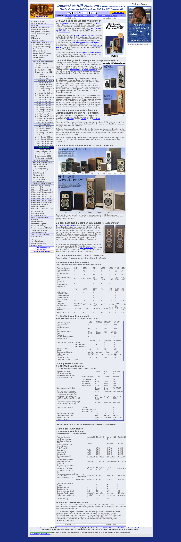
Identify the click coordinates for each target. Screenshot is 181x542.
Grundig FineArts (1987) (41, 165)
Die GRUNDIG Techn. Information (46, 68)
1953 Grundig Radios (42, 78)
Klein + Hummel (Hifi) (40, 167)
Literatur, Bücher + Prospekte (40, 34)
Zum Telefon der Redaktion (126, 528)
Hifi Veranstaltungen (37, 213)
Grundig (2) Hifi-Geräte (40, 160)
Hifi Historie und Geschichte (40, 27)
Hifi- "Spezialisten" (39, 181)
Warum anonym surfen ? (42, 251)
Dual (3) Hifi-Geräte (39, 57)
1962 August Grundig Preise (44, 118)
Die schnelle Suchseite (38, 243)
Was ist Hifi (34, 25)
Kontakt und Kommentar (39, 230)
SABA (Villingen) (38, 173)
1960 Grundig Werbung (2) (44, 103)
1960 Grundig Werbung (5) (44, 110)
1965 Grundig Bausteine (43, 126)
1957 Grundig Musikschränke (45, 97)
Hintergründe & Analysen (39, 226)
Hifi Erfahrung (35, 38)
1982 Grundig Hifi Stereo (43, 150)
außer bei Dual (64, 32)
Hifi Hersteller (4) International (41, 190)
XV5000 (83, 119)
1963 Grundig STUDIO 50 (43, 120)
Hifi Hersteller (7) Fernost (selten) (42, 196)
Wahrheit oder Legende (39, 224)
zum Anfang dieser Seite (40, 534)
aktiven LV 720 (79, 35)
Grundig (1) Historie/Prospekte (43, 61)
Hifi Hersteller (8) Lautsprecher (41, 198)
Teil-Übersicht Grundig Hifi (43, 158)
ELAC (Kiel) (37, 59)
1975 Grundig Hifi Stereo (43, 135)
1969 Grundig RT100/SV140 (44, 133)
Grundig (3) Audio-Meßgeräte (42, 162)
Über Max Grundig (41, 64)
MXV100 (70, 119)
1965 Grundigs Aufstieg (42, 124)
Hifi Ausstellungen (37, 211)
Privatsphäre (113, 528)
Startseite (68, 16)
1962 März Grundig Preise (43, 114)
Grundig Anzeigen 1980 (43, 152)
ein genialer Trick (86, 248)
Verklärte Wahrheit (37, 222)
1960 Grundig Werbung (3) (44, 105)
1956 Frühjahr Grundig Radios (45, 89)
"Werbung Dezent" (37, 245)
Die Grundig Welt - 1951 (43, 70)
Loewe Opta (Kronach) (40, 169)
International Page (37, 241)
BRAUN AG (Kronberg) (40, 51)
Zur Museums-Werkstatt (38, 232)
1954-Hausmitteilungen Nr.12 (45, 85)
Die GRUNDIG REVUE (42, 66)
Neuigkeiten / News (37, 21)
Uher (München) (38, 177)
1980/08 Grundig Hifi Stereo (44, 137)
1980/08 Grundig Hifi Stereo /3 (45, 141)
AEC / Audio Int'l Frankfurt (41, 45)
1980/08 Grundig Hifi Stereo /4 (45, 143)
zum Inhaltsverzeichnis (38, 23)
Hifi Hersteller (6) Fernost (39, 194)
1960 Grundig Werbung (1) (44, 101)
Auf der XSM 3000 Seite (65, 225)
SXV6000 (96, 119)
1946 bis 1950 (39, 74)
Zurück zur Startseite (43, 528)
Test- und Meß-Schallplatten (40, 217)
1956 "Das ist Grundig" (42, 91)
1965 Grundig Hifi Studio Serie (45, 129)
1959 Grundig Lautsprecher (44, 99)
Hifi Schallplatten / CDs (38, 215)
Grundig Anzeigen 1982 (43, 156)
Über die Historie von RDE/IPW (41, 228)
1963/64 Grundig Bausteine (44, 122)
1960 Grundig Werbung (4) (44, 108)
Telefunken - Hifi (38, 175)
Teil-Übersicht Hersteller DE (42, 183)
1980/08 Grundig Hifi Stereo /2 (45, 139)
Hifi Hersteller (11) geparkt (39, 205)
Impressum (34, 239)
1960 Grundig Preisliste (43, 112)
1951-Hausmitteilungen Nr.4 (44, 76)
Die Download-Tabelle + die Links (42, 209)
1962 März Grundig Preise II (44, 116)
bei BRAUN (64, 23)
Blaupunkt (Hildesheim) (41, 49)
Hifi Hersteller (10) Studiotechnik (41, 202)
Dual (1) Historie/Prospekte (42, 53)
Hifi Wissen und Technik (39, 30)
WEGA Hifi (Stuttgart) (40, 179)
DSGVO (105, 528)
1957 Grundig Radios (42, 95)
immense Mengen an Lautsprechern (83, 70)
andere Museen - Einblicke (40, 234)
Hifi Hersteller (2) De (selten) (40, 186)
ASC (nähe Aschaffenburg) (42, 47)
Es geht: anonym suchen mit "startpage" (42, 248)
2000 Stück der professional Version (85, 42)
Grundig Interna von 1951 (43, 72)
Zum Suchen (118, 13)
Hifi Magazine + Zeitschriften (40, 32)
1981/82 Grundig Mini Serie (44, 145)
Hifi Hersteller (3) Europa (39, 188)
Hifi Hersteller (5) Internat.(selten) (42, 192)
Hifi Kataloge (35, 36)
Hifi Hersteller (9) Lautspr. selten (41, 200)
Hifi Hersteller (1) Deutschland (41, 42)
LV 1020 (91, 35)
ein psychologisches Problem (90, 52)
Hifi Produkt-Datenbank (38, 207)
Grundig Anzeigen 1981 (43, 154)
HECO (98, 23)
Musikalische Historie (38, 40)
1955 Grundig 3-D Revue (43, 87)
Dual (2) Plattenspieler (40, 55)
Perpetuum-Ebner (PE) (40, 171)
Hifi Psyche (34, 219)
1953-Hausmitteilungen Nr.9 (44, 80)
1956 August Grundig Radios (44, 93)
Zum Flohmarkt (139, 528)
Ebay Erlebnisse (36, 236)
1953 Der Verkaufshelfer (43, 82)
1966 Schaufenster (41, 131)
